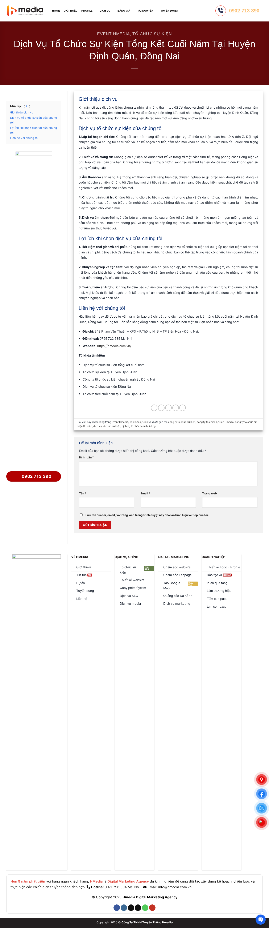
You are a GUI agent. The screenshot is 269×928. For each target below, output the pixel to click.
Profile (86, 10)
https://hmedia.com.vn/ (114, 346)
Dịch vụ (105, 10)
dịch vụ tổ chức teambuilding (139, 426)
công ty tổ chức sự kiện (181, 421)
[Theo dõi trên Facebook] (116, 907)
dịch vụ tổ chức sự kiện (106, 426)
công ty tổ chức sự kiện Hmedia (215, 421)
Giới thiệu (71, 10)
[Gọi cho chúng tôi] (145, 907)
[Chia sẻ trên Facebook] (154, 408)
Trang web (209, 493)
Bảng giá (124, 10)
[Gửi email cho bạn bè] (168, 408)
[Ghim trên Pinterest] (175, 408)
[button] (183, 11)
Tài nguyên (145, 10)
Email (145, 493)
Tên (82, 493)
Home (56, 10)
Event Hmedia (113, 34)
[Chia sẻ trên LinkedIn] (182, 408)
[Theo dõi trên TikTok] (131, 907)
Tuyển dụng (169, 10)
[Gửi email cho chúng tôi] (138, 907)
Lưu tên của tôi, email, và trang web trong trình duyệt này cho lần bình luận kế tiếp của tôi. (147, 515)
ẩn (26, 106)
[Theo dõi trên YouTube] (152, 907)
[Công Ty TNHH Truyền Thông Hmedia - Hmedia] (25, 10)
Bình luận (86, 457)
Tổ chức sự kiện (152, 34)
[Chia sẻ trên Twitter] (161, 408)
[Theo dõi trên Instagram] (124, 907)
